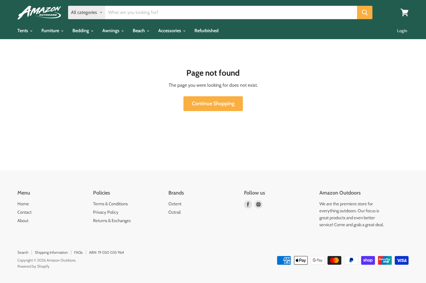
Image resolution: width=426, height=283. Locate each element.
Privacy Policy (106, 212)
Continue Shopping (213, 103)
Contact (24, 212)
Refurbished (206, 30)
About (22, 220)
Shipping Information (51, 252)
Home (23, 203)
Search (22, 252)
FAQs (78, 252)
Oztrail (174, 212)
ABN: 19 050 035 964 (106, 252)
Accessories (170, 30)
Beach (139, 30)
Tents (23, 30)
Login (402, 30)
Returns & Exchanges (112, 220)
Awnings (111, 30)
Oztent (174, 203)
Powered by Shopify (33, 266)
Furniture (50, 30)
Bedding (81, 30)
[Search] (364, 12)
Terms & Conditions (110, 203)
